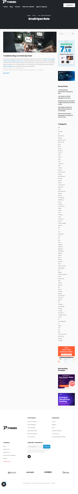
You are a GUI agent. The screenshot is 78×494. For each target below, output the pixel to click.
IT (58, 229)
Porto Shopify (31, 427)
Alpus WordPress (32, 430)
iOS (59, 227)
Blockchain (61, 142)
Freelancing (61, 197)
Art (59, 133)
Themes (60, 308)
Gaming (60, 204)
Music (59, 257)
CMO (59, 159)
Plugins (60, 272)
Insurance (60, 219)
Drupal (60, 180)
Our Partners (55, 434)
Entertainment (62, 191)
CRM (59, 165)
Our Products (31, 437)
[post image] (30, 42)
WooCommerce (62, 334)
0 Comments (40, 70)
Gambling (60, 200)
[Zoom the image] (9, 1)
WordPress (61, 336)
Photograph (61, 268)
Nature (60, 259)
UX (58, 323)
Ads (59, 127)
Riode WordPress (32, 434)
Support (54, 424)
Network (60, 261)
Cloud (59, 157)
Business (60, 150)
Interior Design (62, 223)
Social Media (61, 296)
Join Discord (6, 461)
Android (60, 131)
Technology (61, 306)
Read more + (6, 73)
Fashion (60, 193)
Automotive (61, 136)
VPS (59, 330)
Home (6, 7)
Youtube (60, 340)
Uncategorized (62, 321)
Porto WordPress (32, 421)
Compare (60, 163)
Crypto (60, 168)
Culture (60, 170)
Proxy (59, 276)
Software (60, 298)
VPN (59, 327)
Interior (60, 221)
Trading (60, 310)
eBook (59, 182)
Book (59, 146)
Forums (17, 7)
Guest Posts (61, 206)
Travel (59, 317)
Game (59, 202)
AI (58, 129)
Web (59, 332)
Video (59, 325)
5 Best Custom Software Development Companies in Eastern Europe (65, 115)
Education (60, 187)
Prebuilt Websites (57, 430)
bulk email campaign (49, 59)
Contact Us (69, 5)
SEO (59, 287)
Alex (13, 68)
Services (60, 291)
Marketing (20, 68)
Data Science (61, 172)
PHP (59, 270)
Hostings (60, 214)
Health (60, 210)
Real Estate (61, 278)
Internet (60, 225)
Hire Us (5, 458)
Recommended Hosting (58, 437)
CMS (59, 161)
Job (59, 232)
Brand (59, 148)
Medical (60, 253)
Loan (59, 242)
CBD (59, 155)
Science (60, 283)
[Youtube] (29, 456)
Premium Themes (62, 274)
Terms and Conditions (9, 455)
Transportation (62, 315)
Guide (59, 208)
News (59, 264)
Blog (11, 7)
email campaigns (7, 66)
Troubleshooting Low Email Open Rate (17, 56)
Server (59, 289)
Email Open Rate (9, 70)
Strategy (60, 304)
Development (61, 176)
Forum (53, 421)
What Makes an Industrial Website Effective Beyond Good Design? (65, 108)
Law (59, 236)
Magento (60, 246)
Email (17, 68)
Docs (53, 427)
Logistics (60, 244)
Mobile (60, 255)
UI (58, 319)
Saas (59, 281)
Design (60, 174)
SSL (59, 302)
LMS (59, 240)
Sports (60, 300)
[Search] (73, 33)
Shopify (60, 293)
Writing (60, 338)
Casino (60, 153)
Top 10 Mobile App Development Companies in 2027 (65, 91)
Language (60, 234)
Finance (60, 195)
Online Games (62, 266)
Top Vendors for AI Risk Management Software (64, 97)
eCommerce (61, 185)
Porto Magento (32, 424)
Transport (60, 313)
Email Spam (15, 70)
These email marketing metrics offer (13, 61)
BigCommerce (62, 140)
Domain (60, 178)
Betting (60, 138)
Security (60, 285)
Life (59, 238)
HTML (59, 217)
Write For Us (6, 452)
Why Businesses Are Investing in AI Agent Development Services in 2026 (66, 102)
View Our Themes (28, 7)
